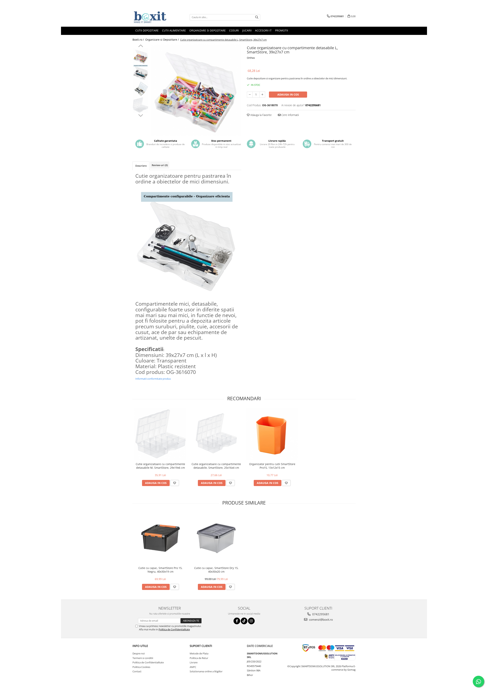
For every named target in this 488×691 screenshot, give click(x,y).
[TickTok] (244, 621)
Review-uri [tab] (160, 165)
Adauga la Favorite (261, 115)
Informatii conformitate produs (153, 378)
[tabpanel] (196, 90)
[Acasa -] (151, 17)
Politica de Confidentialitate (174, 629)
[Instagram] (251, 621)
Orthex (251, 57)
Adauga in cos (288, 94)
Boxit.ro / (138, 39)
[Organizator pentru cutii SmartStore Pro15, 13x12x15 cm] (272, 434)
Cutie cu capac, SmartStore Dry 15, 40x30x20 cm (216, 569)
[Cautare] (256, 17)
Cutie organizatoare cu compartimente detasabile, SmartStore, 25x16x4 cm (216, 465)
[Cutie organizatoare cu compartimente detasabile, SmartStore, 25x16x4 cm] (216, 434)
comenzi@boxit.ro (320, 619)
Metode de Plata (199, 653)
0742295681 (320, 614)
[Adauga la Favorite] (174, 483)
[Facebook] (237, 621)
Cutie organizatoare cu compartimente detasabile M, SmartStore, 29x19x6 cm (160, 465)
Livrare (193, 662)
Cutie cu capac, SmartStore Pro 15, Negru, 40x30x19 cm (160, 569)
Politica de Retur (199, 658)
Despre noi (138, 653)
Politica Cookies (141, 667)
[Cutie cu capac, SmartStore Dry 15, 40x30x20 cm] (216, 538)
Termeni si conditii (142, 658)
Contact (136, 671)
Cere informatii (290, 115)
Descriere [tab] (141, 165)
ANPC (193, 667)
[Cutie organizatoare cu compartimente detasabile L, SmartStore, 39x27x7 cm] (196, 90)
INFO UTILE (140, 646)
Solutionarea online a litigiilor (206, 671)
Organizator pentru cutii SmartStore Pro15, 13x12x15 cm (272, 465)
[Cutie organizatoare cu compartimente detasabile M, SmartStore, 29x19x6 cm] (160, 434)
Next (140, 115)
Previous (140, 46)
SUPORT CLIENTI (201, 646)
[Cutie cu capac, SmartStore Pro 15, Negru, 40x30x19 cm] (160, 538)
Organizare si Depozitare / (162, 39)
